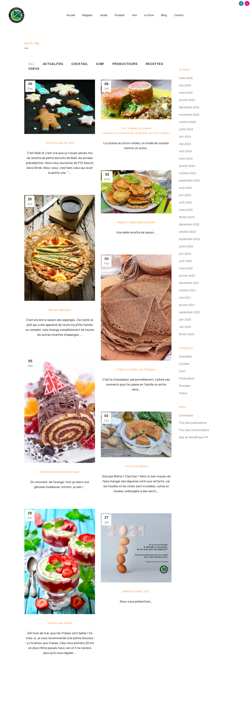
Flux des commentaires (194, 430)
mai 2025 (185, 85)
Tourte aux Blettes (136, 466)
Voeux (183, 393)
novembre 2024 (189, 114)
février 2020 (186, 334)
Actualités (185, 356)
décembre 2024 (189, 107)
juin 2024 (185, 136)
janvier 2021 (187, 305)
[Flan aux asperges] (59, 248)
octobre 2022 (187, 231)
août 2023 (185, 188)
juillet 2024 (186, 129)
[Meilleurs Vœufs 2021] (136, 547)
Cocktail (184, 364)
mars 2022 (186, 268)
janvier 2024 (187, 166)
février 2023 (186, 217)
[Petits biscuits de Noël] (59, 107)
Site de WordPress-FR (193, 437)
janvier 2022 (187, 275)
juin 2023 (185, 195)
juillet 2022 (186, 246)
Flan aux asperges (59, 309)
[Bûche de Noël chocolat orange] (59, 410)
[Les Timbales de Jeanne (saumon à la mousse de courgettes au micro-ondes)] (136, 99)
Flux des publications (193, 422)
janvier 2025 (187, 100)
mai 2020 (185, 327)
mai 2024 (185, 144)
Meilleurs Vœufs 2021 (136, 591)
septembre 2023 (189, 180)
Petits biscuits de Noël (59, 143)
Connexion (186, 415)
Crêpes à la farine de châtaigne (136, 369)
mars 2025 (186, 92)
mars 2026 (186, 78)
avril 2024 (185, 151)
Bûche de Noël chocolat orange (59, 472)
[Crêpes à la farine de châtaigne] (136, 307)
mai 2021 (185, 297)
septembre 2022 (189, 239)
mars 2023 (186, 209)
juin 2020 (185, 319)
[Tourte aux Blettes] (136, 434)
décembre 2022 (189, 224)
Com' (182, 371)
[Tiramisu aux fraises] (59, 561)
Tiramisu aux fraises (59, 623)
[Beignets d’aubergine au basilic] (136, 191)
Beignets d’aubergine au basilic (136, 222)
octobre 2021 (187, 290)
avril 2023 (185, 202)
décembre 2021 (189, 283)
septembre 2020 (189, 312)
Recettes (185, 386)
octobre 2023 (187, 173)
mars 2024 (186, 158)
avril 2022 (185, 261)
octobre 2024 (187, 122)
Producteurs (187, 378)
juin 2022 (185, 253)
